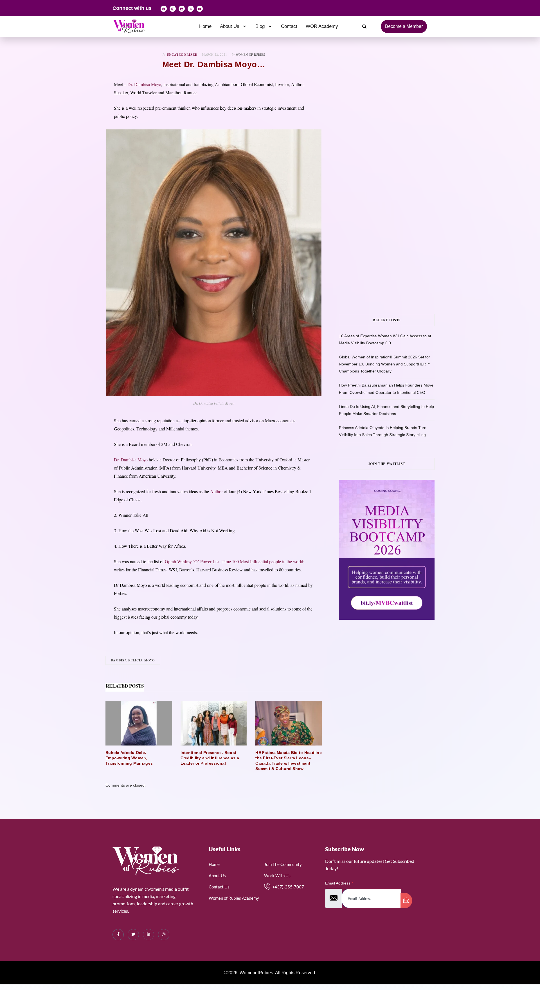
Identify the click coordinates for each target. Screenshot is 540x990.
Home (205, 26)
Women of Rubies (250, 54)
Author (216, 491)
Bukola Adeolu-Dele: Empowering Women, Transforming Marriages (129, 757)
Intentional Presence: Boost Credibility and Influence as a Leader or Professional (210, 757)
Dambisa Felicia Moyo (133, 660)
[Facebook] (164, 9)
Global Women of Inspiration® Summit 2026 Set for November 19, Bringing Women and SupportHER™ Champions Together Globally (384, 364)
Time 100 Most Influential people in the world (262, 561)
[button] (233, 26)
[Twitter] (133, 934)
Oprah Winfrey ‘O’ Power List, (192, 561)
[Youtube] (200, 9)
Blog (260, 26)
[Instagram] (173, 9)
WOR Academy (322, 26)
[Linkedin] (182, 9)
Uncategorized (182, 54)
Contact (289, 26)
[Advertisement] (395, 108)
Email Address (339, 883)
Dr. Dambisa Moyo (144, 84)
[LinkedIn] (148, 934)
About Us (229, 26)
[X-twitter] (191, 9)
